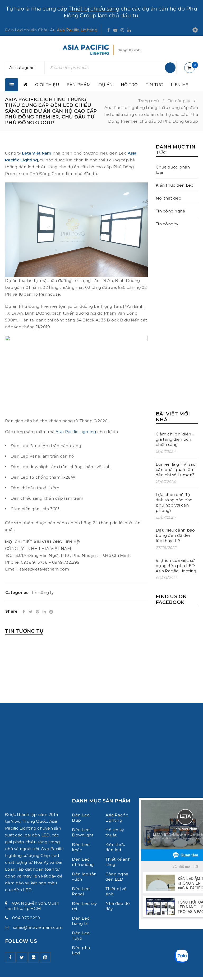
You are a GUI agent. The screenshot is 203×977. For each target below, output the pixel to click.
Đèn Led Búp (81, 817)
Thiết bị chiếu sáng (93, 9)
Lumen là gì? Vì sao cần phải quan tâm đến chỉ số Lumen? (176, 469)
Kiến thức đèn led (115, 847)
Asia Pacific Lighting (77, 29)
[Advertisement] (177, 319)
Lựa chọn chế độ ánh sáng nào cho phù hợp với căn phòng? (174, 502)
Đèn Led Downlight (82, 832)
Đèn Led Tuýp (81, 935)
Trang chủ (148, 100)
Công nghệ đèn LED (116, 876)
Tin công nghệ (170, 211)
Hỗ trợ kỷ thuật (114, 832)
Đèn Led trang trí (81, 921)
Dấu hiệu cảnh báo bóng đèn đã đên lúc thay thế (175, 535)
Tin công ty (179, 100)
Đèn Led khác (81, 847)
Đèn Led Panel (81, 891)
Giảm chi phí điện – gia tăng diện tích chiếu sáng (175, 439)
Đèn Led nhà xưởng (83, 862)
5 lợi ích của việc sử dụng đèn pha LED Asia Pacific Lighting (176, 565)
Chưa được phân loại (173, 170)
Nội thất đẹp (168, 198)
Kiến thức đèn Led (174, 185)
